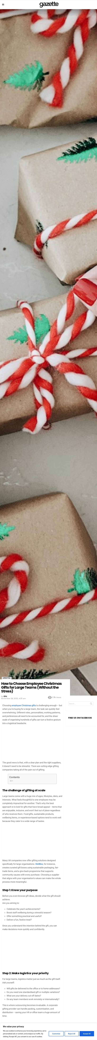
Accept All (87, 1034)
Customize (56, 1034)
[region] (48, 1031)
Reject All (71, 1034)
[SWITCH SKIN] (95, 4)
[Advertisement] (32, 744)
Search (91, 704)
